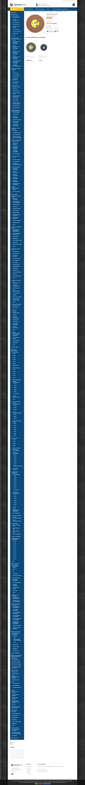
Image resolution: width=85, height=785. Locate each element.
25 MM (15, 425)
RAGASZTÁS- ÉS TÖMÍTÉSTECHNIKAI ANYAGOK (15, 701)
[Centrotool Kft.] (18, 4)
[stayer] (11, 743)
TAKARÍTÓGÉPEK (16, 340)
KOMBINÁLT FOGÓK (16, 86)
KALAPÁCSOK (15, 130)
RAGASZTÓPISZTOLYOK (17, 244)
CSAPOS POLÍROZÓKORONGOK (17, 521)
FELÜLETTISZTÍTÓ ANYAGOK (15, 692)
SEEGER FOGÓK (15, 100)
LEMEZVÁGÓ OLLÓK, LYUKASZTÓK (16, 215)
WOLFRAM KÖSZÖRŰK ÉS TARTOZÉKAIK (17, 619)
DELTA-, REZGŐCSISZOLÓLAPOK (18, 465)
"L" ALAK (14, 556)
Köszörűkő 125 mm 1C (30, 57)
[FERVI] (11, 744)
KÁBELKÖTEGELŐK (15, 673)
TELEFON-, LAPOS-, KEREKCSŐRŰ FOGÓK (16, 103)
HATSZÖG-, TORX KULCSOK (16, 27)
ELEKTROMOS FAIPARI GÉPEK (16, 249)
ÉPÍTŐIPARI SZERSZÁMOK (15, 181)
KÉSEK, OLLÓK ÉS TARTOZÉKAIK (16, 122)
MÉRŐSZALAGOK (16, 141)
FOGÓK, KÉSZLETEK (15, 85)
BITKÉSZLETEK (15, 73)
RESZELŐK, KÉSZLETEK (17, 119)
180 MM (14, 359)
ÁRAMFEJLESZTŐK (16, 305)
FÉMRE (15, 637)
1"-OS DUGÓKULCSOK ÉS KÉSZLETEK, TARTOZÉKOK (17, 62)
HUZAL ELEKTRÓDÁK (16, 582)
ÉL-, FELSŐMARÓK (16, 260)
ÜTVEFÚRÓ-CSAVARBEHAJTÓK (16, 285)
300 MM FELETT (15, 365)
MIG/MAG (14, 567)
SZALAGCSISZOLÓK (16, 258)
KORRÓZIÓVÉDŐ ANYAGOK (15, 695)
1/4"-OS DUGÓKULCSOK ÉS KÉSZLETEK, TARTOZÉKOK (16, 42)
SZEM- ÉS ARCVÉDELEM (16, 713)
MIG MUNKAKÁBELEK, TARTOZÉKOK (17, 613)
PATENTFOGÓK (15, 98)
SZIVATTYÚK (15, 307)
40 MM (15, 429)
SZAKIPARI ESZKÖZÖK (16, 167)
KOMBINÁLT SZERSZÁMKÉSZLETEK (17, 65)
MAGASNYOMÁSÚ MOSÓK (16, 338)
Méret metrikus (49, 28)
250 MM (15, 418)
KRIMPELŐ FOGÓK (16, 105)
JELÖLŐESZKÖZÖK (16, 153)
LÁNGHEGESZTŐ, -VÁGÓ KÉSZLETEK (16, 598)
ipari (15, 750)
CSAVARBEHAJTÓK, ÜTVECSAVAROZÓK (16, 202)
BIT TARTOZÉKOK (16, 74)
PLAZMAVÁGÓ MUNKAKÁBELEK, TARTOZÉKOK (16, 622)
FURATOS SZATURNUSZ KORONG (17, 412)
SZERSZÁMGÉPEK (14, 194)
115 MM (14, 353)
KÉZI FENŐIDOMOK (16, 513)
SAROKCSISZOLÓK (16, 204)
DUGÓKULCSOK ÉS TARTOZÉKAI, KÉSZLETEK (16, 38)
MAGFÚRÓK (15, 648)
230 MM (14, 361)
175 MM (15, 479)
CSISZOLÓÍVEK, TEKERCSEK (15, 469)
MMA (14, 569)
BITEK (14, 71)
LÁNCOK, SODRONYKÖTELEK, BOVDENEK (15, 676)
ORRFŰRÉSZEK (15, 268)
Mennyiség (48, 25)
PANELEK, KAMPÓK (16, 191)
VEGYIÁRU (13, 690)
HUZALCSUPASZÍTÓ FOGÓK (16, 93)
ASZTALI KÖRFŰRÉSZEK (17, 272)
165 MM (15, 414)
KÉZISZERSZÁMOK (14, 14)
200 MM (15, 416)
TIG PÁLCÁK (15, 590)
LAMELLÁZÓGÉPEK (16, 264)
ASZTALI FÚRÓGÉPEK (16, 220)
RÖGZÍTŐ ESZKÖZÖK (16, 156)
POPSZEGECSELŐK (16, 161)
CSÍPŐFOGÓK (15, 88)
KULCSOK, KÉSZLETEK (16, 16)
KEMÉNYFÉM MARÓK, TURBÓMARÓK (16, 539)
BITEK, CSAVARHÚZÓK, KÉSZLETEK (16, 69)
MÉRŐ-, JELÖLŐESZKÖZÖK (16, 140)
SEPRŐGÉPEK (15, 342)
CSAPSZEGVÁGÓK (16, 112)
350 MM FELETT (16, 489)
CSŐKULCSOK (15, 33)
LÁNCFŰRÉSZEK (15, 321)
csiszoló (16, 752)
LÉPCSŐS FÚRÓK (16, 646)
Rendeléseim (29, 766)
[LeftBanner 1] (13, 742)
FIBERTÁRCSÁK (14, 438)
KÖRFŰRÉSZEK (15, 270)
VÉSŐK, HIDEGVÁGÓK (17, 134)
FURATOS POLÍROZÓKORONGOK (17, 518)
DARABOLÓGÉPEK (16, 212)
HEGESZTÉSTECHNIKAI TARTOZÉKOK (16, 605)
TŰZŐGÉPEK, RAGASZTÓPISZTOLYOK (17, 164)
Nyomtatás (58, 31)
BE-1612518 (41, 55)
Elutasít (40, 783)
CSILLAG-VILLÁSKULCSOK (16, 20)
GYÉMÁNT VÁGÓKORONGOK (16, 382)
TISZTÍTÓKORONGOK (16, 367)
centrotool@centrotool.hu (44, 5)
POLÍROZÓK (15, 206)
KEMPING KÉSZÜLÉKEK (16, 660)
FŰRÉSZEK (14, 294)
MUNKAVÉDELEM (14, 710)
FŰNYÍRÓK (15, 314)
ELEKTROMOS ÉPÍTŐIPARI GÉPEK (16, 227)
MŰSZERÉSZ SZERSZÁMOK (15, 175)
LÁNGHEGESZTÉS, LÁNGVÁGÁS (15, 595)
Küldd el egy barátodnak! (55, 31)
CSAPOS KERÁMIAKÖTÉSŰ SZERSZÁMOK (16, 510)
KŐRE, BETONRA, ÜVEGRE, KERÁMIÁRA (17, 640)
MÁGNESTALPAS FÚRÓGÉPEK (16, 218)
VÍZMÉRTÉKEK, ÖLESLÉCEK (15, 144)
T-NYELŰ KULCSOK (16, 29)
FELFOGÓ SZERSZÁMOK (16, 536)
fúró (12, 754)
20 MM (15, 423)
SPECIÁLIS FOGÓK (16, 107)
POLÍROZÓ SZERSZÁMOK (16, 515)
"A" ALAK (14, 541)
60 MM (15, 433)
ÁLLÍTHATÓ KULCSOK (17, 31)
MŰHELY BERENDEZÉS (15, 728)
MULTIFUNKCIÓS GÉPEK (17, 240)
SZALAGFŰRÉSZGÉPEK (17, 276)
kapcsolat (65, 0)
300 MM (14, 363)
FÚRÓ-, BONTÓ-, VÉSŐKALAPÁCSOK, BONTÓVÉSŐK (16, 230)
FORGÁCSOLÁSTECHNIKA (15, 631)
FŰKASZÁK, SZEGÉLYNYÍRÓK (16, 317)
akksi (15, 754)
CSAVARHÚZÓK (15, 76)
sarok (13, 757)
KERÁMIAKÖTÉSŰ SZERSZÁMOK (15, 472)
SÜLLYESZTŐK (15, 644)
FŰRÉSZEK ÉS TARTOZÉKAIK (15, 117)
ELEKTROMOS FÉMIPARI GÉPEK (16, 197)
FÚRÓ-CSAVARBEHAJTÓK (16, 282)
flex (20, 752)
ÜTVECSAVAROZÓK (16, 293)
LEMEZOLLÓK (15, 114)
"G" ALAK (14, 552)
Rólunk (48, 9)
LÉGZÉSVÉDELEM (15, 717)
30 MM (15, 427)
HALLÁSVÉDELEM (15, 715)
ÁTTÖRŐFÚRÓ (15, 650)
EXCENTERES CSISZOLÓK (15, 256)
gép (12, 750)
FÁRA (14, 642)
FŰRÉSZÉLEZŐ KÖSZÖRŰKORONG (16, 493)
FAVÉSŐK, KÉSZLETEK (16, 132)
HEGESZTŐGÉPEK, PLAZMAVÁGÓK (15, 566)
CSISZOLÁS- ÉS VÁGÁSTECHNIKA (14, 350)
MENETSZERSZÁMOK (16, 652)
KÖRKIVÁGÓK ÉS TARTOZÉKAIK (16, 125)
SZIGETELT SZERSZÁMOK (15, 172)
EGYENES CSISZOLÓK (16, 208)
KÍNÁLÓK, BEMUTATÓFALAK (15, 188)
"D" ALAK (14, 546)
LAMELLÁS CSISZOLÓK (16, 401)
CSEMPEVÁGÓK (15, 236)
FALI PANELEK (14, 735)
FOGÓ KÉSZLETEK (16, 90)
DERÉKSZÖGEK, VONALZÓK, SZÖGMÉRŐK (15, 147)
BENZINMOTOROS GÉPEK (16, 304)
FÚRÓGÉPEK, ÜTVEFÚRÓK (15, 199)
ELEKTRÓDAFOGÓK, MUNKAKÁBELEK (16, 607)
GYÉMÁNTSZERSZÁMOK (16, 379)
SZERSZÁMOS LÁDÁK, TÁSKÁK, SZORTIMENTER (16, 733)
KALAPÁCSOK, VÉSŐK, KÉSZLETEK (16, 129)
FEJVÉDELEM (14, 711)
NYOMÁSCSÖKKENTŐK (17, 625)
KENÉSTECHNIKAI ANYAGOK (15, 698)
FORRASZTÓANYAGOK (16, 662)
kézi (18, 750)
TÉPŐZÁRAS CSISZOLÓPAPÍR (16, 453)
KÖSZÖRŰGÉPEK (16, 210)
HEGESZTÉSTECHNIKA (15, 563)
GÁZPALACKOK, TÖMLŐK (16, 664)
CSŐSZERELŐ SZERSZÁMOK (15, 169)
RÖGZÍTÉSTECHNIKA (15, 670)
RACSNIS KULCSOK (16, 24)
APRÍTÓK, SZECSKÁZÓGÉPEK (16, 312)
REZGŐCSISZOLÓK (16, 253)
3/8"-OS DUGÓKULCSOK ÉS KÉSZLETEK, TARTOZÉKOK (16, 47)
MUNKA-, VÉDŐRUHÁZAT (16, 721)
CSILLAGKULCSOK (16, 22)
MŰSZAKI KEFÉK (15, 523)
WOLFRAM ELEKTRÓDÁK (15, 585)
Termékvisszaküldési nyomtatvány (59, 9)
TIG (13, 571)
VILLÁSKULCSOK (16, 17)
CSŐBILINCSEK (14, 671)
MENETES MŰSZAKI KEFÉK (16, 529)
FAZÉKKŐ (14, 507)
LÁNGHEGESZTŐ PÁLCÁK (16, 588)
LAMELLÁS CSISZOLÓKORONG (16, 404)
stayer (13, 752)
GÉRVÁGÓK (15, 274)
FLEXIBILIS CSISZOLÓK (16, 448)
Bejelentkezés (72, 0)
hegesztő (19, 754)
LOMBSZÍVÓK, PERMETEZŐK (15, 324)
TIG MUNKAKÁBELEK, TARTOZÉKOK (16, 616)
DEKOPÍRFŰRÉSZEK (16, 266)
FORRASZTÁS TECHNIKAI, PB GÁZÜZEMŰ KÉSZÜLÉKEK (16, 656)
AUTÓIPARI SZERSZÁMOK (15, 178)
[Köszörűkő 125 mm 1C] (31, 47)
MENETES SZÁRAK (16, 685)
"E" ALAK (14, 548)
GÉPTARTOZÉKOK (15, 347)
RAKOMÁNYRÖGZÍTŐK (17, 687)
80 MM (15, 435)
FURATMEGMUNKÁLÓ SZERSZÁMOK (16, 634)
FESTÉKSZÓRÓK (16, 251)
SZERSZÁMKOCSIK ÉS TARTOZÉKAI (16, 730)
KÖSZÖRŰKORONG (16, 474)
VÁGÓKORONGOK (15, 352)
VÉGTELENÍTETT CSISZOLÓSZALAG (16, 450)
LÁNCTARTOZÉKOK (15, 679)
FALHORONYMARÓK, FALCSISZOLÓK (16, 234)
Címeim (28, 768)
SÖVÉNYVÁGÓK (15, 319)
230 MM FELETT (16, 393)
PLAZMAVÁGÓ (15, 573)
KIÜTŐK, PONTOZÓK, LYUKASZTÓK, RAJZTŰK (17, 137)
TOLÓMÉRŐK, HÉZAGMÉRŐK (15, 151)
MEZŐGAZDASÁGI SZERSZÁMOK (16, 184)
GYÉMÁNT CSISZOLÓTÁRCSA (16, 397)
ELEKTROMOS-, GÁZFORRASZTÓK (15, 658)
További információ (46, 783)
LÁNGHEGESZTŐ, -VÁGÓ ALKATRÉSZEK (16, 601)
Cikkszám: (48, 16)
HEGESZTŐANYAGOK (16, 578)
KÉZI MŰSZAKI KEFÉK (16, 534)
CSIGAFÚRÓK (15, 635)
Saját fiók (28, 764)
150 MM (14, 357)
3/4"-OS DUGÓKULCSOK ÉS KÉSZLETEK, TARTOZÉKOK (16, 57)
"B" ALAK (14, 543)
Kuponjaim (29, 773)
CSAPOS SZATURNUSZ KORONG (17, 421)
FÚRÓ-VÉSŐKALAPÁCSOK (16, 290)
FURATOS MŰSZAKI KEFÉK (16, 526)
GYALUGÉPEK (15, 262)
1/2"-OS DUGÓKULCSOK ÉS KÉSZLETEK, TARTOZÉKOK (16, 52)
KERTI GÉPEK (14, 310)
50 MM (15, 431)
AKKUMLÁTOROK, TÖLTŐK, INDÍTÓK (16, 299)
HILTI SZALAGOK (16, 683)
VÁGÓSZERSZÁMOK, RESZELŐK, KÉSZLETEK (16, 111)
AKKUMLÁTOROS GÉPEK (16, 280)
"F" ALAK (14, 550)
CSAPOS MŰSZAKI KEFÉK (16, 532)
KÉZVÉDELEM (14, 719)
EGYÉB (14, 35)
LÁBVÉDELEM (14, 723)
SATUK (14, 157)
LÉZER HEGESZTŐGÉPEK (17, 575)
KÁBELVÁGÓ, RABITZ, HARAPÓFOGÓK (17, 96)
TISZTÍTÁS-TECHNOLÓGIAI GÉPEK (16, 333)
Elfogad (36, 783)
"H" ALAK (14, 554)
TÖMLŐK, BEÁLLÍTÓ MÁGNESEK (16, 628)
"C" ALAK (14, 545)
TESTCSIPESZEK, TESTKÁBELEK (16, 610)
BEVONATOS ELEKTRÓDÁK (15, 580)
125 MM (14, 355)
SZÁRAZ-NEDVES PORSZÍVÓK (16, 335)
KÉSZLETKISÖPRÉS (29, 9)
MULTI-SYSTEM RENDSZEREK (15, 82)
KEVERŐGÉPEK (15, 238)
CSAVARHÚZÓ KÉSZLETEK (15, 79)
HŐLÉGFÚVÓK (15, 242)
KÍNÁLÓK (14, 189)
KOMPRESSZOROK (16, 222)
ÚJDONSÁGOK (13, 12)
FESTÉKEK (13, 704)
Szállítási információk (40, 9)
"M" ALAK (14, 558)
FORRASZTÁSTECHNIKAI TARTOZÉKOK (16, 667)
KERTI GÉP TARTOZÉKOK (15, 327)
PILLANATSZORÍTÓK (16, 159)
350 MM (15, 487)
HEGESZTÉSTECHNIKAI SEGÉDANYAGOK (16, 707)
